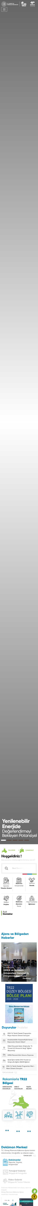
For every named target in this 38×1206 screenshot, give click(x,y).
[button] (3, 840)
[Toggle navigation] (4, 9)
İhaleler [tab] (22, 1027)
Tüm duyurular (7, 1072)
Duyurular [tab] (9, 1027)
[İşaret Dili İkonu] (34, 1191)
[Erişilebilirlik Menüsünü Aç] (34, 1197)
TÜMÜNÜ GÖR (27, 1155)
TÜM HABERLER (27, 978)
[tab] (17, 1163)
